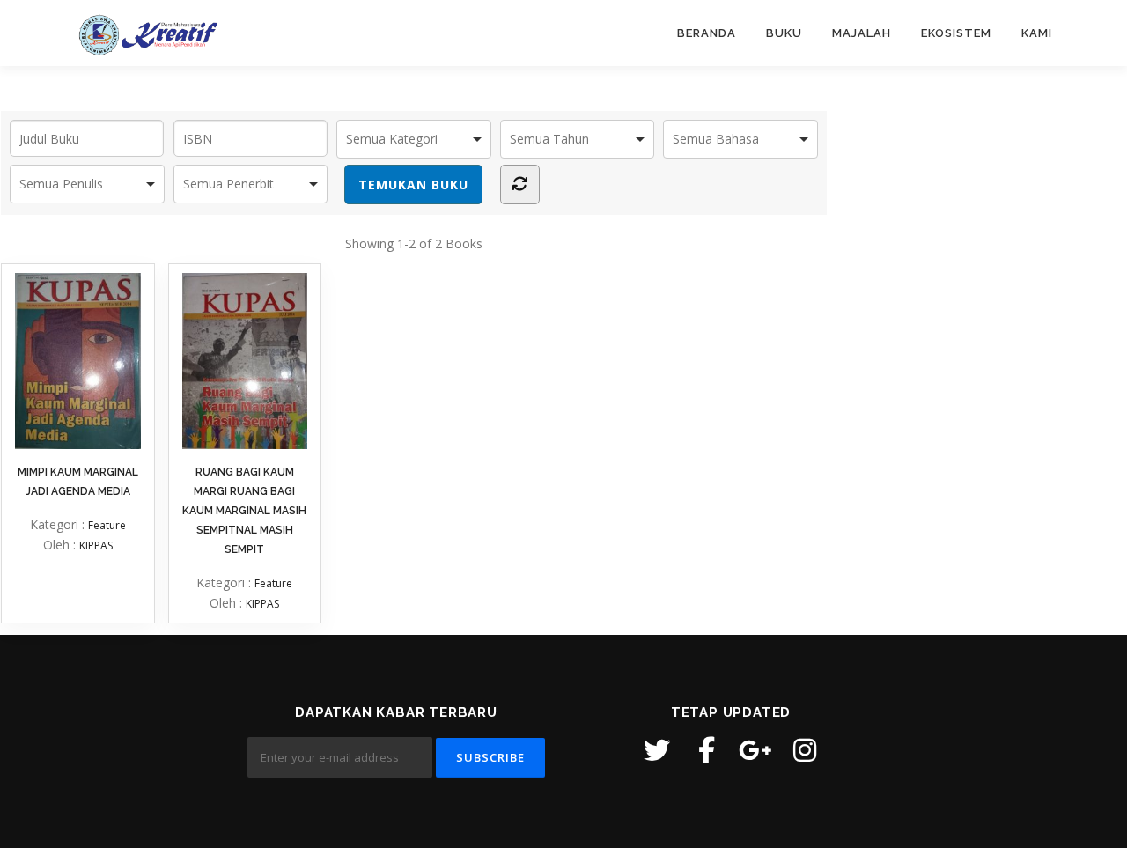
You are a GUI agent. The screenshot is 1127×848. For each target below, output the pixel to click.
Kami (1036, 33)
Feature (107, 525)
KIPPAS (96, 545)
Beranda (706, 33)
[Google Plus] (755, 750)
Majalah (861, 33)
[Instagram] (805, 750)
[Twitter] (657, 750)
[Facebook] (706, 750)
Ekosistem (956, 33)
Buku (784, 33)
